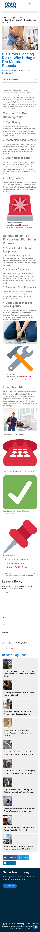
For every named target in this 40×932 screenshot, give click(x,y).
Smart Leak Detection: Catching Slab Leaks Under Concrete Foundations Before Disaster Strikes (19, 674)
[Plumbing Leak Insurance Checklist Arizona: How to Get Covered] (7, 685)
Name (4, 617)
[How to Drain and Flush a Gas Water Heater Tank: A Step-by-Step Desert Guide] (7, 820)
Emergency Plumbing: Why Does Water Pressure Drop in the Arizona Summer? (17, 713)
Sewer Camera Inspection (15, 563)
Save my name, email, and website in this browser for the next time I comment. (17, 643)
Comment (6, 592)
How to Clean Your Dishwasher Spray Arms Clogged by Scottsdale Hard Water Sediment (19, 753)
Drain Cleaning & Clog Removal (17, 559)
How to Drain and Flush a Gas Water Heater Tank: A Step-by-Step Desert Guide (19, 829)
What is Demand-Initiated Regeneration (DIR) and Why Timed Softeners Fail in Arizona (19, 772)
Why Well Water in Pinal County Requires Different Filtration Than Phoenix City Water (19, 791)
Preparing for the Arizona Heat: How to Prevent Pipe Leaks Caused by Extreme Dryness (17, 733)
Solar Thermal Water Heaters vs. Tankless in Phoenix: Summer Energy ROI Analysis (19, 848)
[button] (29, 3)
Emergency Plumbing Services (17, 567)
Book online (9, 886)
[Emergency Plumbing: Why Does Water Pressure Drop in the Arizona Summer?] (7, 704)
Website (5, 632)
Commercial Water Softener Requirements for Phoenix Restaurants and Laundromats (19, 810)
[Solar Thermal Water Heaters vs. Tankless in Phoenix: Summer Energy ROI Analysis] (7, 839)
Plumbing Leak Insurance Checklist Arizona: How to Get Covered (19, 694)
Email (4, 625)
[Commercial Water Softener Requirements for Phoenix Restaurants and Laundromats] (7, 801)
